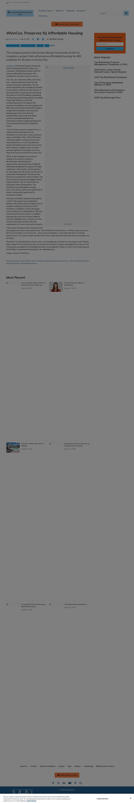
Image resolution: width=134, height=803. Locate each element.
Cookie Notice (31, 801)
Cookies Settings (102, 798)
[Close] (130, 798)
